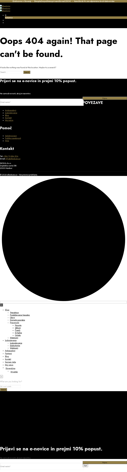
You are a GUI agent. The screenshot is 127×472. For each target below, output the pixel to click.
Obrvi (12, 317)
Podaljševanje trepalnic (20, 315)
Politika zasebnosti (13, 138)
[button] (5, 15)
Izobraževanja (11, 113)
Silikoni (18, 328)
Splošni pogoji (11, 136)
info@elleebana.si (12, 158)
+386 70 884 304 (10, 156)
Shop (7, 309)
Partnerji (8, 353)
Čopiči (17, 330)
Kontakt (8, 118)
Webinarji (14, 337)
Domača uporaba (17, 320)
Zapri (85, 465)
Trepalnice (14, 312)
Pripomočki (14, 322)
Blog (7, 115)
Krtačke (18, 333)
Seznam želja (10, 362)
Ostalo (18, 335)
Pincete (18, 325)
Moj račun (9, 120)
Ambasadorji (10, 110)
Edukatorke (15, 345)
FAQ (7, 140)
